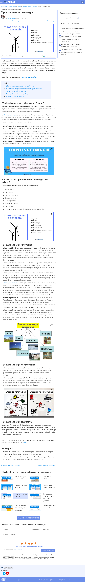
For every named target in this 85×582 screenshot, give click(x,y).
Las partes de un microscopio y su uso (71, 31)
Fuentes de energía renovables (16, 91)
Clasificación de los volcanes (21, 486)
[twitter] (4, 573)
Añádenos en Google (50, 56)
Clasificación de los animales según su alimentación (71, 53)
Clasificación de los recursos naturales (71, 49)
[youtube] (7, 573)
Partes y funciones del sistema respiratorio (72, 28)
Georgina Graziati (11, 18)
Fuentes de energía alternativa (15, 96)
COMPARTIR (77, 3)
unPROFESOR (4, 7)
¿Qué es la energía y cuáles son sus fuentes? (20, 86)
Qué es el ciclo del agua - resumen (70, 34)
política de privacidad (17, 550)
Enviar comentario (48, 550)
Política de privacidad (56, 580)
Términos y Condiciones (44, 580)
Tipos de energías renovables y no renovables (20, 508)
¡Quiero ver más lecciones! (28, 518)
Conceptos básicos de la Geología (29, 7)
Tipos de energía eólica (29, 77)
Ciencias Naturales (12, 7)
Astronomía (68, 18)
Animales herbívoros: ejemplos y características (70, 40)
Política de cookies (66, 580)
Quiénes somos (22, 580)
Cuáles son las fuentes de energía (49, 486)
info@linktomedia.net (7, 560)
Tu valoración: (18, 546)
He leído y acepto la (13, 549)
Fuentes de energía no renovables (17, 94)
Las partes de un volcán (48, 478)
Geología (19, 7)
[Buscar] (83, 2)
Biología (75, 18)
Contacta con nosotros (33, 580)
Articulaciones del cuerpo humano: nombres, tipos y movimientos (70, 45)
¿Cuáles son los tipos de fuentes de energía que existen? (24, 88)
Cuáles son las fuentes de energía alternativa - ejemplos (49, 497)
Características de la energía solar (49, 507)
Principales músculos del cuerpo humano (72, 36)
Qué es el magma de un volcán (20, 478)
